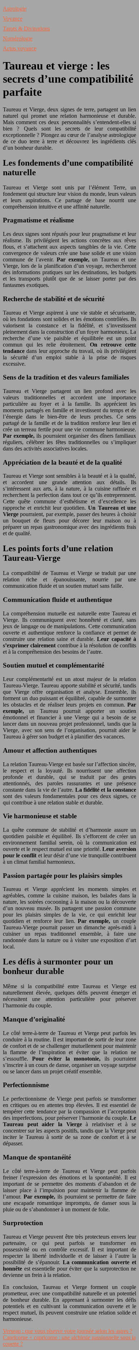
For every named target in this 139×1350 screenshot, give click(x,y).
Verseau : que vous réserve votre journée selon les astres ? (67, 1331)
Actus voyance (19, 48)
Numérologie (17, 38)
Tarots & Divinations (26, 29)
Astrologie (14, 9)
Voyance (12, 19)
